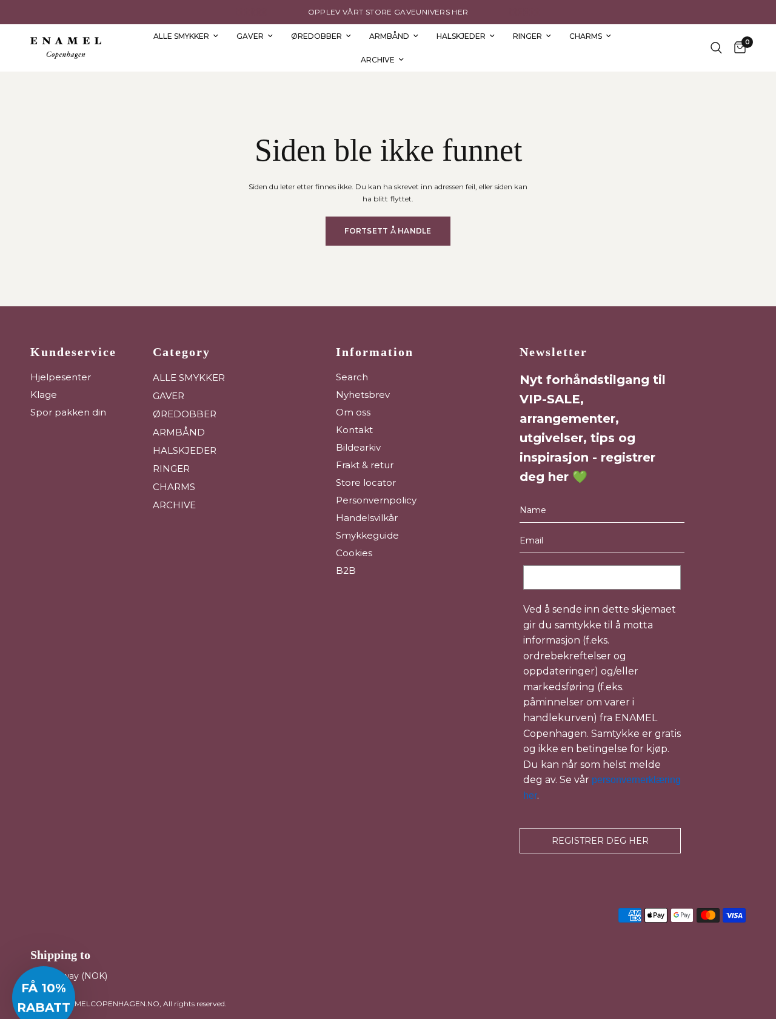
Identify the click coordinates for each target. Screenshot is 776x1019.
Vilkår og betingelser (495, 593)
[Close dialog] (609, 407)
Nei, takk (506, 668)
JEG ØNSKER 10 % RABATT (506, 547)
